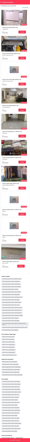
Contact (22, 32)
